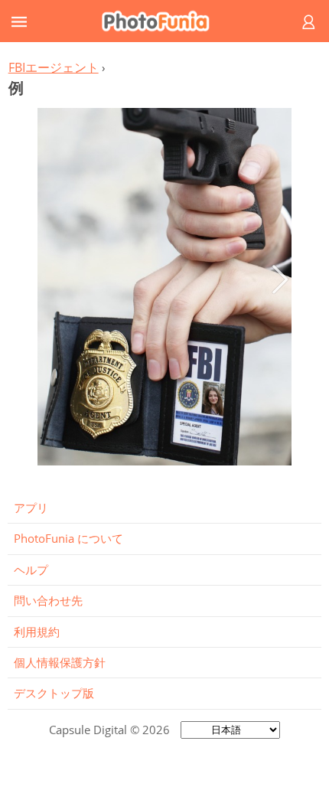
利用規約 (37, 631)
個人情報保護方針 (60, 662)
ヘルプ (31, 569)
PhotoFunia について (68, 538)
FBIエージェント (53, 67)
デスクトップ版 (54, 692)
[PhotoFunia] (162, 21)
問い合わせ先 (48, 600)
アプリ (31, 507)
